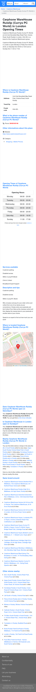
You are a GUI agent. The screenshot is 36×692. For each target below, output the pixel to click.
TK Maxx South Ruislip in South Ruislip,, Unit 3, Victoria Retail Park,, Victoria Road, (18, 616)
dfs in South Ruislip (9, 448)
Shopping (9, 142)
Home (3, 9)
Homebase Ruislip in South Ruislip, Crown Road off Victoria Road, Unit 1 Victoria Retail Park (18, 590)
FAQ (3, 668)
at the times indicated (24, 418)
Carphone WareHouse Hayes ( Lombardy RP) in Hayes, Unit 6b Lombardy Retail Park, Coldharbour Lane (18, 520)
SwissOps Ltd (29, 688)
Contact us (6, 680)
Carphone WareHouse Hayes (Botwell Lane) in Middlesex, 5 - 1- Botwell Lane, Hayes (18, 534)
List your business (9, 672)
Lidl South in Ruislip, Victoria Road (15, 595)
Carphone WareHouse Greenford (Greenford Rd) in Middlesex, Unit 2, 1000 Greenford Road (18, 496)
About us (5, 656)
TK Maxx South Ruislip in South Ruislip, (17, 463)
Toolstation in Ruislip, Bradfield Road (15, 623)
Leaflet (16, 365)
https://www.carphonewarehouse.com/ (14, 134)
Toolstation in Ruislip (16, 467)
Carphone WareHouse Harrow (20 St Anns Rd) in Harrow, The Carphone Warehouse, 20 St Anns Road (18, 504)
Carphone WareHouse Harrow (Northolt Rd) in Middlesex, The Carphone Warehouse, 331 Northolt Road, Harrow (18, 484)
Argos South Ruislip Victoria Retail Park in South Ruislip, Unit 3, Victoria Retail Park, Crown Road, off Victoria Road (17, 582)
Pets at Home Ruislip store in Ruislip (16, 457)
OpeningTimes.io (7, 688)
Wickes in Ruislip (8, 460)
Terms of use (7, 664)
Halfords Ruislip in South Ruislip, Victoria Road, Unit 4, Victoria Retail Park (17, 611)
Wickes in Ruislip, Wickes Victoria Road (16, 604)
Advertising (6, 676)
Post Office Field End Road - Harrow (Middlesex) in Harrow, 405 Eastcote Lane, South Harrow (17, 642)
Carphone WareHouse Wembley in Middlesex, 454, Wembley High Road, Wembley (18, 549)
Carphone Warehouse (13, 9)
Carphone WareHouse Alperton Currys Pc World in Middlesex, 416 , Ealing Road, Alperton (17, 563)
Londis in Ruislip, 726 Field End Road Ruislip (18, 634)
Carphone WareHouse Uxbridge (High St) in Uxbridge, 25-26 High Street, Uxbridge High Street (17, 542)
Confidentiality (7, 660)
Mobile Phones (18, 142)
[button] (18, 346)
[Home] (3, 3)
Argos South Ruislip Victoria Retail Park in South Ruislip (17, 450)
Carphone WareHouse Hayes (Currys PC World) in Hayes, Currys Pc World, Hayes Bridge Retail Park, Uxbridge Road (17, 527)
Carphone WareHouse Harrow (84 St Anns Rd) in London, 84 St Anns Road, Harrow (18, 511)
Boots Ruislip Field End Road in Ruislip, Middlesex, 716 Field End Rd (16, 630)
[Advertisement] (18, 69)
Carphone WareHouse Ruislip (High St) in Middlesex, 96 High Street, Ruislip (17, 490)
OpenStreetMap (23, 365)
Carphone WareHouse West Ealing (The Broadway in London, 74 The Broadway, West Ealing (18, 555)
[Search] (33, 3)
